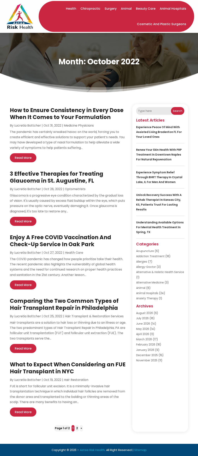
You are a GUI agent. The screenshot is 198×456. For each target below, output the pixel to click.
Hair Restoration (76, 380)
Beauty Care (145, 8)
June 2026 (143, 324)
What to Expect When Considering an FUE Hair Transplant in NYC (67, 368)
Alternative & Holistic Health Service (160, 272)
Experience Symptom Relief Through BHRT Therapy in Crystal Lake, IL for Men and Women (159, 177)
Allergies (141, 262)
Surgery (111, 8)
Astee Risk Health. (92, 450)
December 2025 (147, 355)
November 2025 (146, 360)
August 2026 (144, 313)
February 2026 (145, 344)
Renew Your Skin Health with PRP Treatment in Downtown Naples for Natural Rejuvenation (159, 154)
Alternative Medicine (150, 282)
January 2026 (145, 350)
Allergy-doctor (146, 267)
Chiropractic (90, 8)
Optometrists (75, 189)
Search (177, 111)
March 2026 (144, 339)
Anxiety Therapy (147, 298)
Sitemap (140, 450)
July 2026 (142, 318)
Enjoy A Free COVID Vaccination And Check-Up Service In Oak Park (60, 241)
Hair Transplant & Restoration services (94, 316)
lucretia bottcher (27, 125)
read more (23, 158)
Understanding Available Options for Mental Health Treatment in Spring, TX (160, 227)
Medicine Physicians (79, 125)
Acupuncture (145, 251)
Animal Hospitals (173, 8)
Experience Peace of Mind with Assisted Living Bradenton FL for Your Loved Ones (159, 132)
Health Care (74, 252)
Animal (126, 8)
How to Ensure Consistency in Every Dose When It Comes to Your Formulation (67, 113)
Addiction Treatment (150, 256)
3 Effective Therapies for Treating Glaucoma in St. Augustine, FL (56, 177)
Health (71, 8)
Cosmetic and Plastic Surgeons (161, 24)
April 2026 (142, 334)
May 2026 (142, 329)
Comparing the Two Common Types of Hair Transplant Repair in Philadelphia (64, 304)
